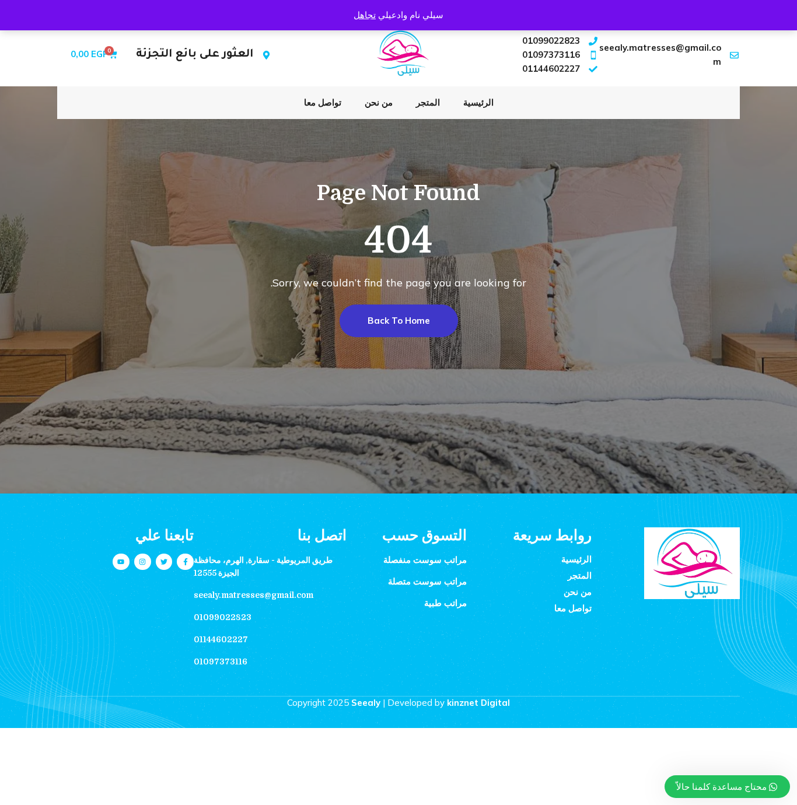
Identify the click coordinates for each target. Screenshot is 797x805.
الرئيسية (478, 102)
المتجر (428, 102)
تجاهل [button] (365, 14)
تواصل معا (322, 102)
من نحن (379, 102)
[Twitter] (164, 562)
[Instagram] (142, 562)
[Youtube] (121, 562)
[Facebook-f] (185, 562)
